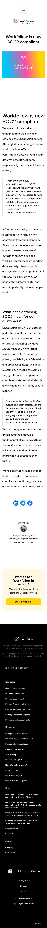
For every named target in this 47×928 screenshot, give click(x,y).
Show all (9, 833)
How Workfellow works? (16, 765)
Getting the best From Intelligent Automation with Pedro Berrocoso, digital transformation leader (23, 805)
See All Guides (11, 770)
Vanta (5, 476)
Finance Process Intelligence (17, 704)
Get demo (38, 923)
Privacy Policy (24, 880)
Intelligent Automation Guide (18, 733)
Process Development (14, 699)
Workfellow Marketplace (16, 780)
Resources (10, 727)
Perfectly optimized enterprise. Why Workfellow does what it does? (21, 822)
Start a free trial (23, 601)
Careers (23, 886)
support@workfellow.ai (23, 903)
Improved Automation (14, 693)
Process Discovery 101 (14, 749)
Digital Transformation (15, 688)
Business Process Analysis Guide (19, 738)
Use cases (10, 682)
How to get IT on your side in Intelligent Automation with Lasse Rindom (22, 795)
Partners (23, 891)
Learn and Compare (13, 775)
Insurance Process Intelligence (18, 709)
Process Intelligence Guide (16, 744)
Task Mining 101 (12, 754)
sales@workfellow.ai (23, 898)
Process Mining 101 (13, 759)
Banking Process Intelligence (17, 714)
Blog (7, 788)
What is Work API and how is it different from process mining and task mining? (22, 814)
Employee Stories (12, 828)
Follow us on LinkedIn (18, 668)
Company (9, 847)
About (8, 841)
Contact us (10, 852)
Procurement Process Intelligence (19, 720)
